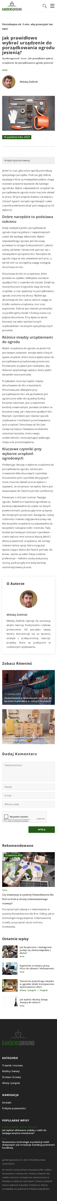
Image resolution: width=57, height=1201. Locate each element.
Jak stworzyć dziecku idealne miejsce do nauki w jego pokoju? (27, 739)
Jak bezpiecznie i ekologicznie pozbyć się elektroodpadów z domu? (36, 950)
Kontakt (6, 1102)
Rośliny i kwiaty (11, 1071)
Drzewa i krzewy (11, 1077)
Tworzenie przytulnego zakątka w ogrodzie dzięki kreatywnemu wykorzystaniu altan (37, 984)
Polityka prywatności (14, 1108)
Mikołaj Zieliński (29, 82)
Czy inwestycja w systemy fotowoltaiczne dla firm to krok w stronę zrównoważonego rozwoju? (27, 899)
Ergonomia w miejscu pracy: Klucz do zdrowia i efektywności (37, 967)
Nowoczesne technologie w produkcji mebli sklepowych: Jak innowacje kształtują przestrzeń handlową (28, 1145)
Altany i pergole (11, 1083)
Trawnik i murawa (12, 1065)
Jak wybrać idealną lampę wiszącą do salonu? (34, 1001)
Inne (4, 70)
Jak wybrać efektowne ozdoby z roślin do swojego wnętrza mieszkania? (24, 1132)
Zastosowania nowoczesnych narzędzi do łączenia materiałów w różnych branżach (28, 700)
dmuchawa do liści (12, 267)
